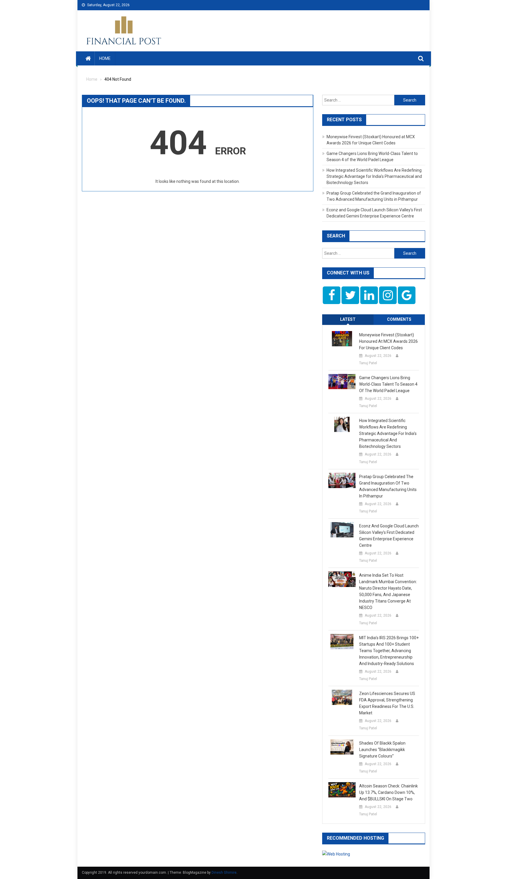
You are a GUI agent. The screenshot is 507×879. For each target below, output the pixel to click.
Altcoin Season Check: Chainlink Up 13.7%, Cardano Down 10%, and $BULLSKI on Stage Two (388, 792)
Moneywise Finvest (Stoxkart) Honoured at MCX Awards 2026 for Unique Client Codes (388, 341)
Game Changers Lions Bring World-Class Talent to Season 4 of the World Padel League (388, 384)
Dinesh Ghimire (224, 872)
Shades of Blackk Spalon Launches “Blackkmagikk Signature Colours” (382, 749)
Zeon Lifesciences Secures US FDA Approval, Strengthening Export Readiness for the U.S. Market (387, 703)
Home (105, 58)
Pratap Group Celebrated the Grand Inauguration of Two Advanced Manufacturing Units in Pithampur (388, 486)
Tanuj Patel (368, 363)
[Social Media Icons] (331, 295)
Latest (348, 319)
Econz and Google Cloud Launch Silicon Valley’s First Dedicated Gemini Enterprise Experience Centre (389, 536)
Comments (399, 319)
